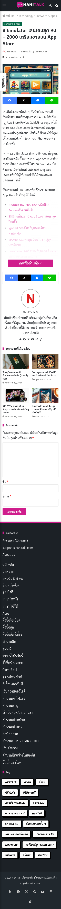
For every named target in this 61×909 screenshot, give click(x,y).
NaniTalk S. (12, 51)
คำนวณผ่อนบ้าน (14, 719)
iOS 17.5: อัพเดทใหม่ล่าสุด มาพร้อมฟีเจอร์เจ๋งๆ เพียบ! (16, 409)
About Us (9, 554)
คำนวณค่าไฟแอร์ (14, 698)
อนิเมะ (26, 855)
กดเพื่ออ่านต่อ (29, 263)
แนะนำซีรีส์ (10, 606)
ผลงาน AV (11, 844)
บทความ (8, 571)
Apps (6, 613)
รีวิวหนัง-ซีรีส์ (11, 585)
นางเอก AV (11, 823)
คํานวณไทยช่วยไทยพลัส (19, 755)
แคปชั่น (42, 855)
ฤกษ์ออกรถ (10, 734)
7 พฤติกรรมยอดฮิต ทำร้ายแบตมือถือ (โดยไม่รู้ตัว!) (15, 375)
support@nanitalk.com (18, 547)
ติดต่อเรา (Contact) (15, 540)
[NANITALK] (30, 5)
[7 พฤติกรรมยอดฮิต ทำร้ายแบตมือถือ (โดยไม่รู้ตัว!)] (16, 361)
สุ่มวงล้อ (8, 648)
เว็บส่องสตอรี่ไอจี (14, 691)
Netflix (10, 782)
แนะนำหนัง (10, 599)
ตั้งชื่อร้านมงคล (13, 663)
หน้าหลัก (8, 564)
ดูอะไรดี (8, 592)
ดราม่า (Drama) (15, 803)
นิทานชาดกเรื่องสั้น (16, 834)
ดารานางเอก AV (14, 813)
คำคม (27, 782)
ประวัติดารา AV (44, 834)
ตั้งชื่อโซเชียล (11, 620)
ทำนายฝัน (9, 641)
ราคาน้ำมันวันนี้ (13, 655)
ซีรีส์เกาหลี (29, 792)
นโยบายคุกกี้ (27, 877)
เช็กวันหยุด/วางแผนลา (18, 712)
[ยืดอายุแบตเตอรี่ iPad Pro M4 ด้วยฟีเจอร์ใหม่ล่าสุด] (45, 361)
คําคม (41, 782)
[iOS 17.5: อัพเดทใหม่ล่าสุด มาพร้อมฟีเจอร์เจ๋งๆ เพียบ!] (16, 395)
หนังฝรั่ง (10, 855)
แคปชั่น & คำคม (13, 578)
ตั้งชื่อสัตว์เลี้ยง (12, 634)
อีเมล (7, 496)
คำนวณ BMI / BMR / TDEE (21, 741)
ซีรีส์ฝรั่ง (10, 792)
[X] (28, 339)
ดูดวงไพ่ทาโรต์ (12, 677)
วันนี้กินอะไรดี (12, 762)
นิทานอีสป (10, 670)
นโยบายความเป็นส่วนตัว (45, 877)
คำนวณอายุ (10, 705)
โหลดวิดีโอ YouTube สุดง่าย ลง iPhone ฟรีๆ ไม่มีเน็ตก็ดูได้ (44, 409)
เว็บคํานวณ (10, 748)
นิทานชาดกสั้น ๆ (36, 823)
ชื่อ (5, 482)
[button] (3, 82)
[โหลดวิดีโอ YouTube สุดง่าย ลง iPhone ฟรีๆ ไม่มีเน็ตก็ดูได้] (45, 395)
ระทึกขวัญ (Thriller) (39, 844)
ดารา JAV (38, 803)
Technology (25, 16)
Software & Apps (46, 16)
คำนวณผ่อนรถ (13, 727)
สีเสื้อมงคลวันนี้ (13, 684)
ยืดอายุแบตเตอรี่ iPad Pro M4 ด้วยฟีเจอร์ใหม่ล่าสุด (45, 374)
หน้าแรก (10, 16)
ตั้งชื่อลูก (8, 627)
